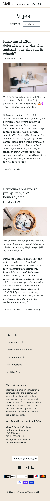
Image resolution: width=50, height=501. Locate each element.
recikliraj (25, 145)
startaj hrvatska (11, 151)
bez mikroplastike (29, 262)
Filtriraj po (15, 24)
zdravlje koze (19, 161)
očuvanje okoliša (28, 131)
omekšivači (9, 135)
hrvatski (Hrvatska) (24, 458)
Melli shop (38, 128)
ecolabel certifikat (25, 265)
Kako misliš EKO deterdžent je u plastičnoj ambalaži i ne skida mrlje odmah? (24, 47)
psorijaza (25, 288)
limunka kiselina (11, 275)
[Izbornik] (45, 4)
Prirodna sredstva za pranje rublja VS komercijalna (20, 193)
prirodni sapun (31, 285)
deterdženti (22, 115)
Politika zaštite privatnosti (19, 349)
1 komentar (33, 310)
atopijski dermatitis (27, 258)
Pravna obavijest (14, 342)
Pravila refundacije (15, 357)
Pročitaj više (13, 169)
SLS (12, 292)
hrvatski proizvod (22, 118)
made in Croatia (23, 125)
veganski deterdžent (13, 155)
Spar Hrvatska (18, 148)
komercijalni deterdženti (24, 268)
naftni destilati (28, 275)
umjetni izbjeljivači (30, 151)
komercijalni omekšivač (28, 121)
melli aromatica (24, 128)
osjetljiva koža (28, 135)
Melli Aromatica (20, 492)
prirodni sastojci (11, 145)
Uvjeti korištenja (14, 372)
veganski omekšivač (35, 155)
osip (18, 135)
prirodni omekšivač (34, 141)
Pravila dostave (14, 364)
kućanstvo (8, 125)
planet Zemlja (20, 138)
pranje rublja (35, 138)
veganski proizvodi (12, 158)
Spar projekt (33, 148)
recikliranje (36, 145)
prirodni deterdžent (13, 141)
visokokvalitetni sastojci (15, 302)
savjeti (6, 148)
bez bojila (14, 262)
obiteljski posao (11, 131)
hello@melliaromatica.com (18, 439)
